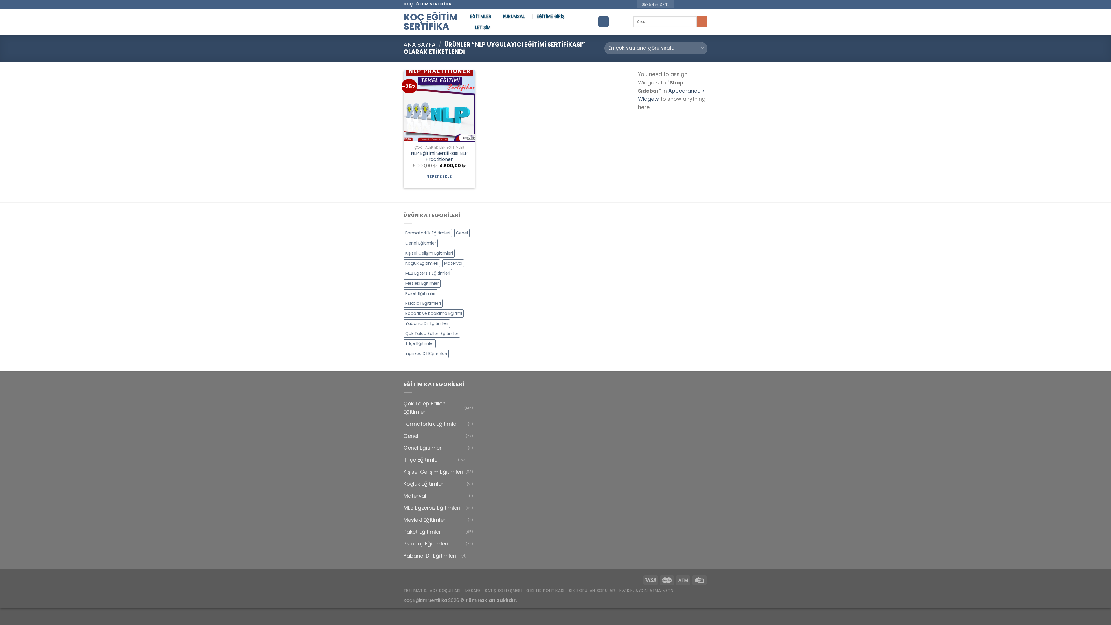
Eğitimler (481, 16)
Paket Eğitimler (420, 293)
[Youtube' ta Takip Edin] (704, 4)
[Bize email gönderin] (692, 4)
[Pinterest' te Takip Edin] (698, 4)
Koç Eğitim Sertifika (431, 21)
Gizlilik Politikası (545, 590)
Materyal (453, 263)
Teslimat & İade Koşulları (432, 590)
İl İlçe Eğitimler (419, 343)
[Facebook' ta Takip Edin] (680, 4)
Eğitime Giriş (551, 16)
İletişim (482, 27)
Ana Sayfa (420, 45)
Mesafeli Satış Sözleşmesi (493, 590)
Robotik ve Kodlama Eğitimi (433, 313)
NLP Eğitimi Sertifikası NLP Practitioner (439, 156)
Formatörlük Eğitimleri (427, 233)
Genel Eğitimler (420, 243)
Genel (462, 233)
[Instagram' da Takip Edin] (686, 4)
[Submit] (702, 21)
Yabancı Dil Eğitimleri (426, 323)
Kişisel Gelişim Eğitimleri (429, 253)
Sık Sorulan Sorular (592, 590)
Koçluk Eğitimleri (421, 263)
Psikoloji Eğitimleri (423, 303)
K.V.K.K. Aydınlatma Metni (646, 590)
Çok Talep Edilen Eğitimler (431, 334)
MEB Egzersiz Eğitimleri (427, 273)
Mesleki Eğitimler (422, 283)
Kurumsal (514, 16)
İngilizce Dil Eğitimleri (426, 353)
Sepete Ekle (439, 176)
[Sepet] (603, 21)
